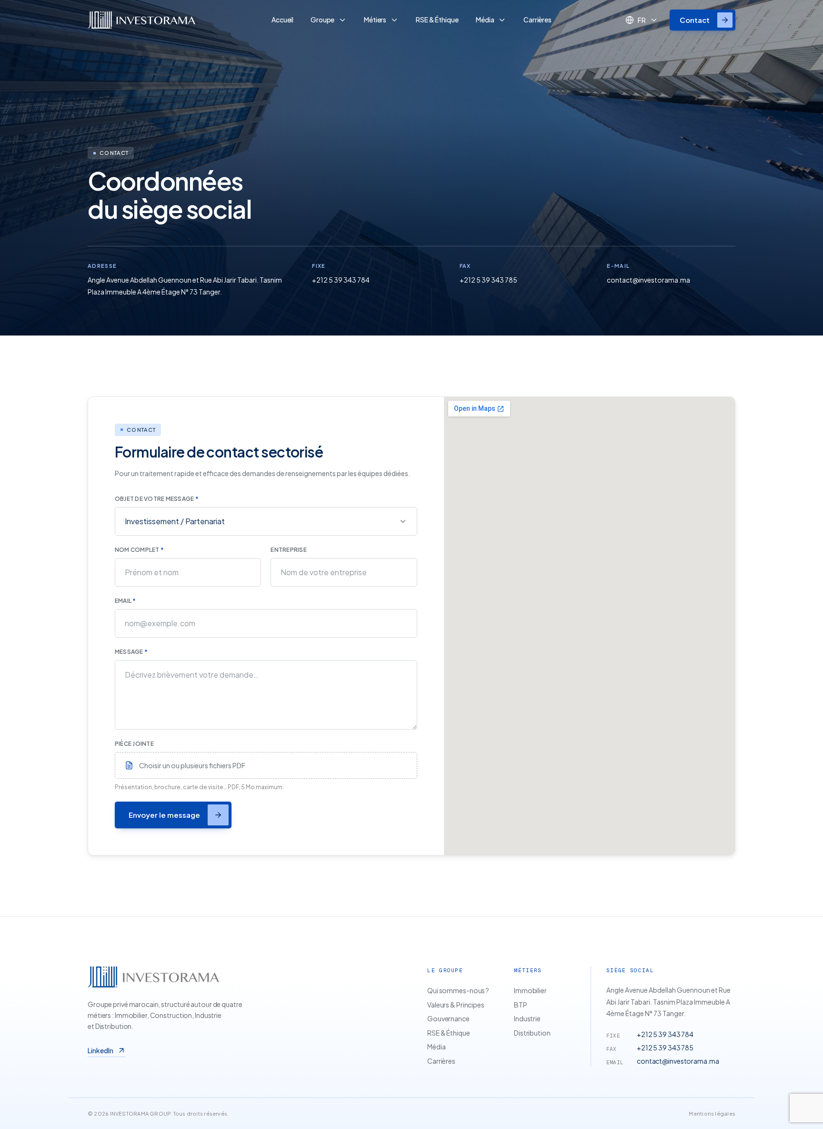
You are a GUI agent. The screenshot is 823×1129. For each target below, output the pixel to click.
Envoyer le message (164, 814)
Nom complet (139, 549)
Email (125, 600)
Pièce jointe (134, 743)
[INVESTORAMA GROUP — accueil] (170, 20)
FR (642, 20)
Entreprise (288, 549)
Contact (695, 19)
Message (131, 651)
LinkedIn (100, 1050)
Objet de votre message (157, 498)
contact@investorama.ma (648, 279)
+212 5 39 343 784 (341, 279)
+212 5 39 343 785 (488, 279)
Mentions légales (712, 1113)
